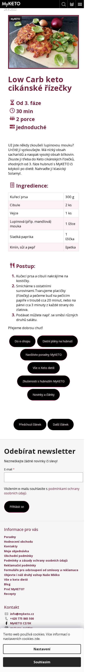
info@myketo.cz (22, 614)
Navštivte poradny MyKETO (43, 355)
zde (37, 638)
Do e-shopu (22, 341)
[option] (43, 42)
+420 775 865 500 (22, 618)
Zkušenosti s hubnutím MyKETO (43, 381)
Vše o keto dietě (16, 579)
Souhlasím (42, 662)
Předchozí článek (30, 424)
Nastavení (42, 649)
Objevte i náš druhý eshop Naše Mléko (32, 575)
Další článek (60, 424)
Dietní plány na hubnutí (57, 341)
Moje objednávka (16, 551)
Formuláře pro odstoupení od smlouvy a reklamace (41, 570)
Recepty (10, 594)
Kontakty (11, 546)
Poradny (10, 537)
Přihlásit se (17, 507)
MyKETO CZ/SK (20, 623)
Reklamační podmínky (20, 565)
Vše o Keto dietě (43, 368)
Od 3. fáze (28, 102)
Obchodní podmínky (18, 556)
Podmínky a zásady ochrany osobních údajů (36, 560)
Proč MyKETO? (14, 589)
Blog (7, 584)
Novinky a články (43, 395)
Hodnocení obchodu (18, 541)
